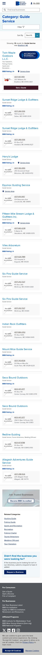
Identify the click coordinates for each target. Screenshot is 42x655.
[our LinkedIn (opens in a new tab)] (9, 631)
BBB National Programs (11, 625)
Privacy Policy (28, 642)
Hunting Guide (10, 518)
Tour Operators (10, 544)
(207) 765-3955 (19, 168)
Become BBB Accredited (21, 501)
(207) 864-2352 (19, 332)
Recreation (8, 529)
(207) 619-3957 (19, 197)
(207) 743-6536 (19, 361)
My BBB (36, 3)
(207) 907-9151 (19, 77)
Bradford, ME (23, 45)
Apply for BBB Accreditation (13, 609)
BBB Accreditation (9, 607)
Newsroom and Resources (13, 612)
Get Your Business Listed (12, 605)
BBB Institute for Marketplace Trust (16, 621)
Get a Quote (21, 87)
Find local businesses (16, 9)
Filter (20, 27)
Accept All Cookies (13, 650)
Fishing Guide (10, 522)
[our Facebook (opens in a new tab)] (13, 631)
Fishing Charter (10, 533)
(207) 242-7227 (19, 282)
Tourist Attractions (11, 536)
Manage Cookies (32, 651)
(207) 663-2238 (19, 228)
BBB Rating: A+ (8, 134)
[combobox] (32, 35)
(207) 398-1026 (19, 474)
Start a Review (8, 593)
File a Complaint (9, 596)
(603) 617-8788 (19, 443)
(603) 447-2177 (19, 389)
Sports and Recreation (13, 525)
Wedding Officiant (11, 540)
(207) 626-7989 (19, 257)
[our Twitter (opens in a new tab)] (4, 631)
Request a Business (15, 572)
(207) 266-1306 (19, 111)
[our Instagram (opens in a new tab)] (18, 631)
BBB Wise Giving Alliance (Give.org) (16, 623)
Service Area (25, 71)
